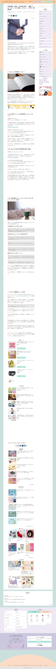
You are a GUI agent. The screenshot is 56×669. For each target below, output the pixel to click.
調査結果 (22, 49)
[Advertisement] (21, 62)
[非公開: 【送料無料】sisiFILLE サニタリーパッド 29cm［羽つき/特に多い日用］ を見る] (21, 348)
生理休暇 (21, 46)
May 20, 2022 (22, 132)
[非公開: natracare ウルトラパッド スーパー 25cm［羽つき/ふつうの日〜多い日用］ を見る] (21, 358)
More (50, 604)
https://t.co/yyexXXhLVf (14, 157)
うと (11, 18)
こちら (20, 335)
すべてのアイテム (31, 557)
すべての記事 (31, 484)
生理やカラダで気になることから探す (46, 611)
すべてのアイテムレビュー (29, 526)
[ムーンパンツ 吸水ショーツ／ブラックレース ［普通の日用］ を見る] (21, 376)
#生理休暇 (17, 119)
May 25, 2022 (22, 163)
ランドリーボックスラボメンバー (22, 295)
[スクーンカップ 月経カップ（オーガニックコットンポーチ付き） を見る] (21, 367)
